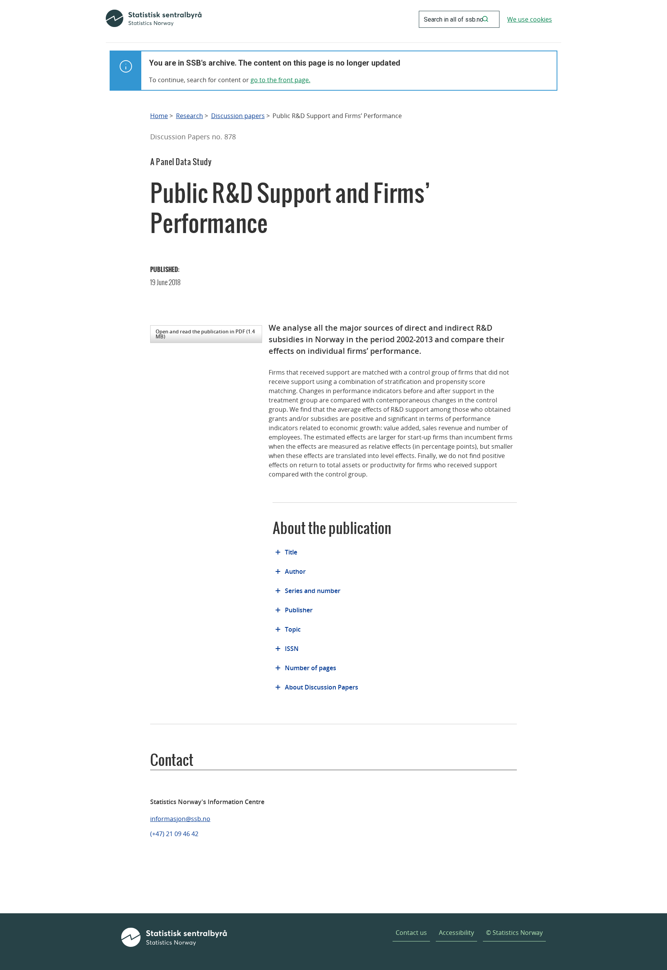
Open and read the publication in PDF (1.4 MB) (205, 334)
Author (295, 571)
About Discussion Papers (321, 687)
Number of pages (310, 668)
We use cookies (529, 19)
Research (189, 116)
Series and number (312, 590)
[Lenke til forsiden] (153, 19)
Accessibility (456, 932)
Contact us (411, 932)
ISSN (292, 648)
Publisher (299, 610)
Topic (293, 629)
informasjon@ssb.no (180, 819)
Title (291, 552)
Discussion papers (238, 116)
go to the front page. (280, 80)
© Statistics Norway (514, 932)
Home (159, 116)
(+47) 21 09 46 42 (174, 834)
